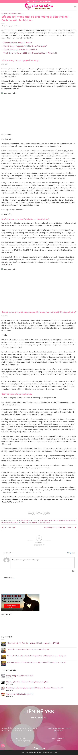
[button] (75, 6)
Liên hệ (58, 741)
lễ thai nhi (62, 520)
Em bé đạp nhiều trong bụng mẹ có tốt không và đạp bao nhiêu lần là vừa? (34, 688)
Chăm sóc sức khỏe (7, 13)
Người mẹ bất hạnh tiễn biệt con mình (58, 527)
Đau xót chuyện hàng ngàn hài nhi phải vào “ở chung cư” (25, 46)
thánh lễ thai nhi (45, 522)
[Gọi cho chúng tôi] (41, 748)
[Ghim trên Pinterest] (44, 513)
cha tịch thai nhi (53, 520)
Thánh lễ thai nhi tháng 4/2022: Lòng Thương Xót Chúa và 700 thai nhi (30, 53)
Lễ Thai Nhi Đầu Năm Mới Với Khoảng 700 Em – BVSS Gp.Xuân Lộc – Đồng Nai (36, 656)
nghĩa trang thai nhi (15, 522)
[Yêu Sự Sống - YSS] (39, 6)
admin (19, 26)
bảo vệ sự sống (43, 520)
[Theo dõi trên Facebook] (34, 748)
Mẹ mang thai (18, 13)
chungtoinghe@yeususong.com (58, 728)
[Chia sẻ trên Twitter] (37, 513)
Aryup (55, 752)
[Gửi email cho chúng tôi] (37, 748)
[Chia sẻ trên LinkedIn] (48, 513)
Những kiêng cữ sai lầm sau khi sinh (19, 676)
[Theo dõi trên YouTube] (44, 748)
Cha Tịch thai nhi (58, 738)
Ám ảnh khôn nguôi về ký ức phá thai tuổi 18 (20, 49)
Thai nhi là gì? (10, 527)
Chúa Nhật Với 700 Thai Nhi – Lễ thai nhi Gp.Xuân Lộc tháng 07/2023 (33, 643)
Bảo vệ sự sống (23, 520)
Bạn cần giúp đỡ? (19, 738)
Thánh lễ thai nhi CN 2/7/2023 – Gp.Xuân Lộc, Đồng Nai (28, 649)
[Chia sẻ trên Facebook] (33, 513)
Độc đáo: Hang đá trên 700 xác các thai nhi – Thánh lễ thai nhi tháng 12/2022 (36, 662)
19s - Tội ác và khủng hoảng (19, 741)
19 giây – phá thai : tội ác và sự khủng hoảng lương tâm (27, 682)
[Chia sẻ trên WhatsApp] (30, 513)
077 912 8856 (58, 731)
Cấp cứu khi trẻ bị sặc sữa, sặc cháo (19, 694)
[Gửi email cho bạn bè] (41, 513)
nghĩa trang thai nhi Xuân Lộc (31, 522)
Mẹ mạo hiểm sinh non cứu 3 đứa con (18, 42)
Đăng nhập (70, 553)
